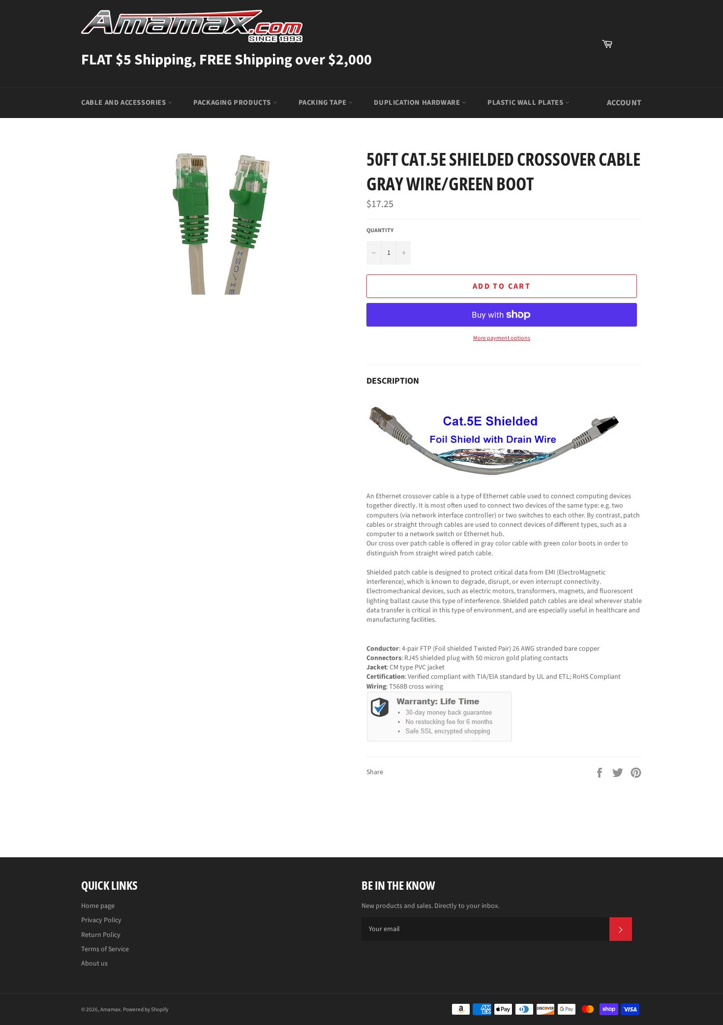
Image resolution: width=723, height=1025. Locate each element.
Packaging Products (232, 102)
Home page (98, 906)
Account (624, 102)
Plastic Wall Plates (526, 102)
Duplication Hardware (418, 102)
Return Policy (100, 935)
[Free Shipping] (629, 43)
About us (94, 963)
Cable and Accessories (124, 102)
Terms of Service (105, 949)
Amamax (110, 1009)
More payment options (501, 338)
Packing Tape (324, 102)
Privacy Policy (101, 920)
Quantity (379, 231)
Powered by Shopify (145, 1009)
